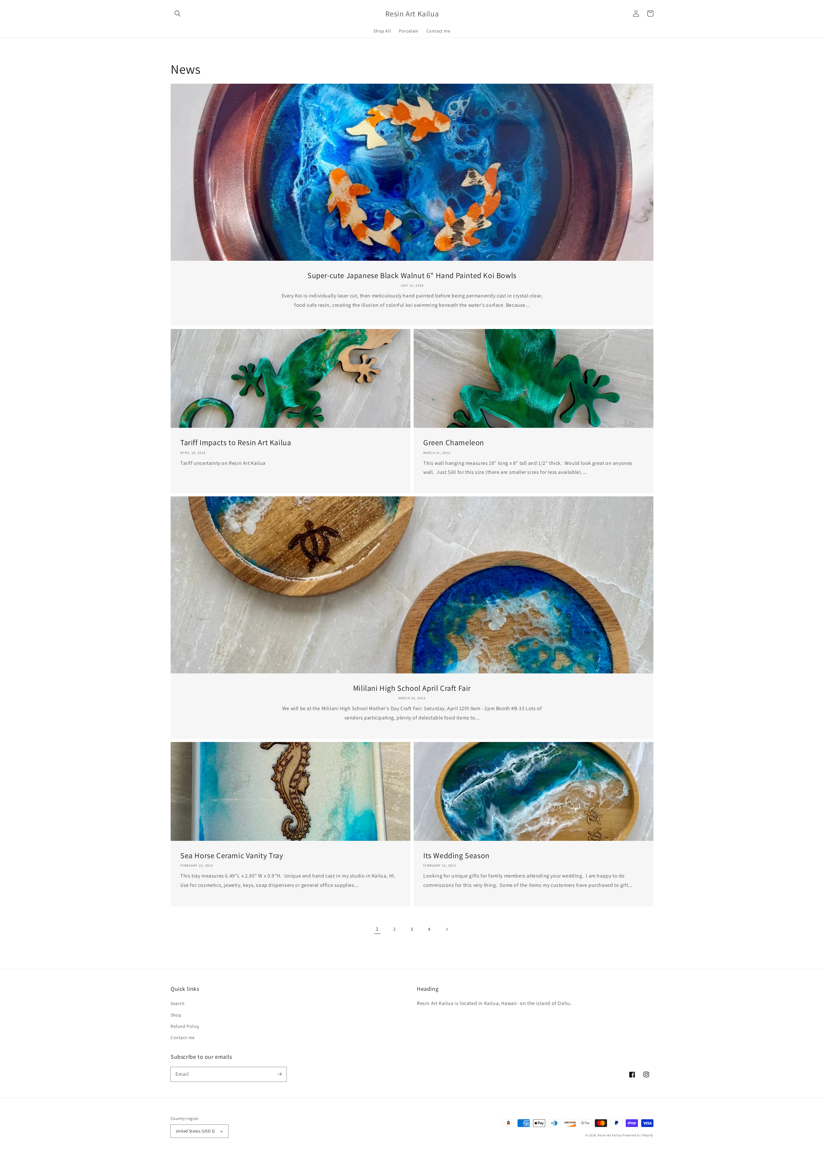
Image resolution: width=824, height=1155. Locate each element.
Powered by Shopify (638, 1135)
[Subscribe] (279, 1074)
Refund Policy (185, 1026)
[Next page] (447, 929)
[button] (178, 13)
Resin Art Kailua (610, 1135)
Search (178, 1003)
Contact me (183, 1037)
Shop (176, 1015)
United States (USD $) (195, 1131)
